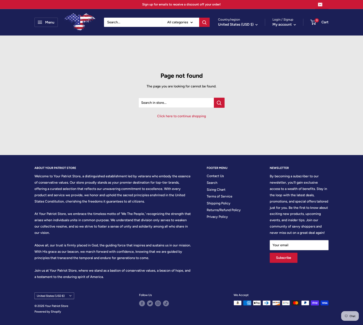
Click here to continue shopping (181, 116)
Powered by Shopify (47, 311)
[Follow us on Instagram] (158, 303)
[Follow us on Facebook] (142, 303)
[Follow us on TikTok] (166, 303)
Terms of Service (219, 196)
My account (282, 24)
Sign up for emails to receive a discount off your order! (181, 4)
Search (212, 183)
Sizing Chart (216, 190)
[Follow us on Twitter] (150, 303)
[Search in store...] (219, 103)
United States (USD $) (51, 295)
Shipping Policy (218, 203)
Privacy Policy (217, 217)
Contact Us (215, 176)
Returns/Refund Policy (224, 210)
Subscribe (283, 258)
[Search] (204, 22)
